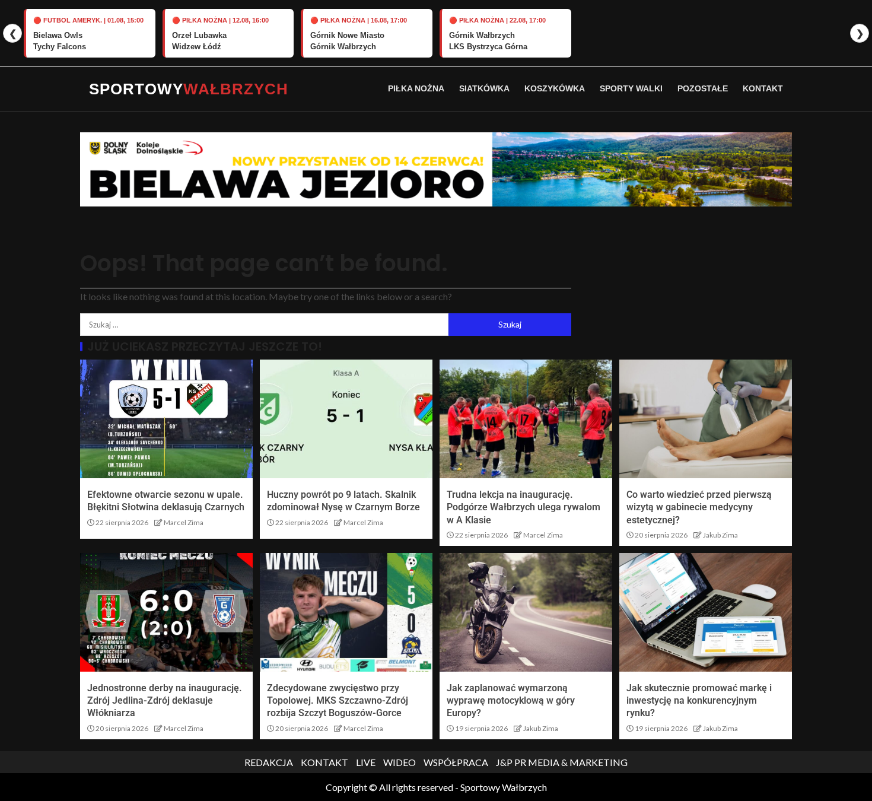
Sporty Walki (631, 88)
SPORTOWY (188, 89)
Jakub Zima (720, 534)
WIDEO (399, 762)
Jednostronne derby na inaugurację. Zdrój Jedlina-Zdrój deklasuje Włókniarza (164, 700)
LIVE (365, 762)
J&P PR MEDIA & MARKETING (562, 762)
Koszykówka (554, 88)
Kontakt (763, 88)
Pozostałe (702, 88)
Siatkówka (484, 88)
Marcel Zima (183, 522)
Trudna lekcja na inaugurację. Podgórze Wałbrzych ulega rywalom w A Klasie (523, 507)
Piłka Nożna (416, 88)
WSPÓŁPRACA (456, 762)
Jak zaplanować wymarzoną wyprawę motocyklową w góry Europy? (511, 700)
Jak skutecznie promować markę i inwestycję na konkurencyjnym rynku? (699, 700)
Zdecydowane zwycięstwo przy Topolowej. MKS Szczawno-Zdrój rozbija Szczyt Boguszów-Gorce (337, 700)
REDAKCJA (268, 762)
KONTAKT (324, 762)
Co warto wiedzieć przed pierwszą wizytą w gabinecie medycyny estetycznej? (699, 507)
